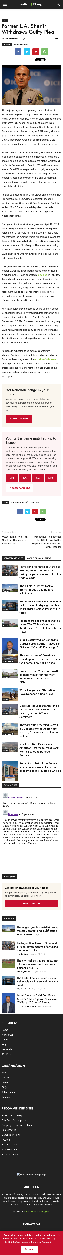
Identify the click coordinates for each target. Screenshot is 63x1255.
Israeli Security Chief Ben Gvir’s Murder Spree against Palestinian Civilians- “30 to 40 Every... (37, 998)
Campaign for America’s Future (18, 1125)
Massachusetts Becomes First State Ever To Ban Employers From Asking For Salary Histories (46, 541)
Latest (5, 1039)
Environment (8, 661)
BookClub (7, 1049)
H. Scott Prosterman (26, 1006)
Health (5, 625)
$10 (12, 478)
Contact (6, 1096)
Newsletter (7, 1034)
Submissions (8, 1092)
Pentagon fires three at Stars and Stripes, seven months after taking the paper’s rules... (37, 946)
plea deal (42, 274)
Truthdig (6, 1139)
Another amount (20, 488)
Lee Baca (35, 502)
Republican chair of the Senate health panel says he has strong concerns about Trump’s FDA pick (40, 767)
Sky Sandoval (23, 989)
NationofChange (21, 44)
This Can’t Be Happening (14, 1120)
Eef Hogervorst (24, 971)
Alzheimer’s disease (45, 359)
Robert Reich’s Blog (12, 1115)
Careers (6, 1082)
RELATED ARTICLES (13, 558)
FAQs (4, 1087)
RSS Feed (6, 1054)
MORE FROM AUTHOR (39, 558)
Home (5, 1029)
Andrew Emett (11, 38)
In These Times (10, 1154)
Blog (4, 1044)
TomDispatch (9, 1129)
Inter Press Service (11, 1144)
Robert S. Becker (24, 934)
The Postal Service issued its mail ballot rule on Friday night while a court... (37, 981)
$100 (51, 478)
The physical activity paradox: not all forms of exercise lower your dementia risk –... (37, 964)
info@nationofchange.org (37, 1211)
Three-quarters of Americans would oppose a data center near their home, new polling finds (39, 659)
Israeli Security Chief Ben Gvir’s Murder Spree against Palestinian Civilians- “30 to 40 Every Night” (39, 643)
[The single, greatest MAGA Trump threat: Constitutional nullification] (10, 588)
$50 (38, 478)
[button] (58, 4)
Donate (6, 1077)
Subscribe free (19, 418)
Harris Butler (23, 954)
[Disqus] (31, 832)
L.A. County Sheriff (19, 502)
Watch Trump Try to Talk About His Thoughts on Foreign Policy (14, 540)
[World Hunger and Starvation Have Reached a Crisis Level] (10, 694)
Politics (6, 591)
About (5, 1072)
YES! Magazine (9, 1149)
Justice (5, 20)
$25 (25, 478)
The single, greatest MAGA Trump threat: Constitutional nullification (36, 589)
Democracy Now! (11, 1134)
